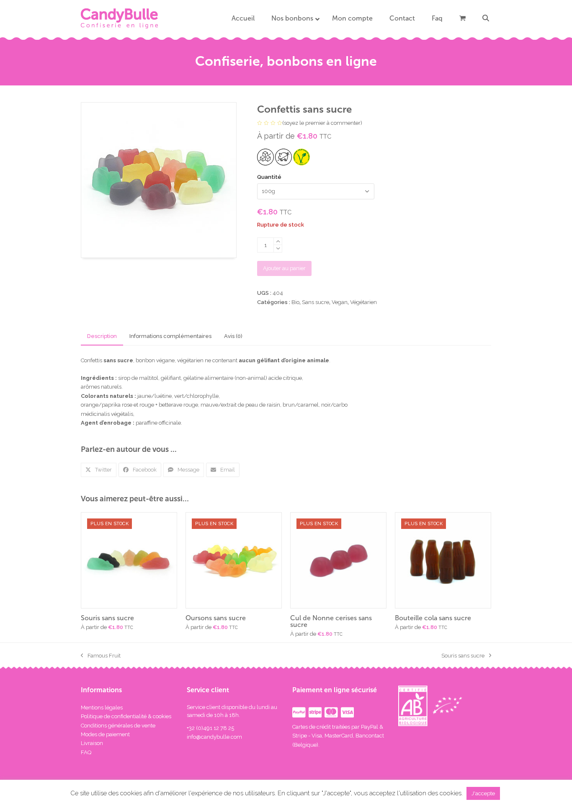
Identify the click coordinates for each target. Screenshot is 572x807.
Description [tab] (102, 336)
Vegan (340, 302)
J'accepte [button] (483, 793)
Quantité (269, 177)
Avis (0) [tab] (233, 336)
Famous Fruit (101, 656)
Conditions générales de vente (118, 725)
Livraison (92, 743)
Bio (295, 302)
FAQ (86, 752)
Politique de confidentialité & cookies (126, 716)
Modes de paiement (105, 734)
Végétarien (363, 302)
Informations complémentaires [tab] (170, 336)
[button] (462, 18)
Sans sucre (315, 302)
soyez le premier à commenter (322, 123)
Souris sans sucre (462, 656)
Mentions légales (102, 707)
